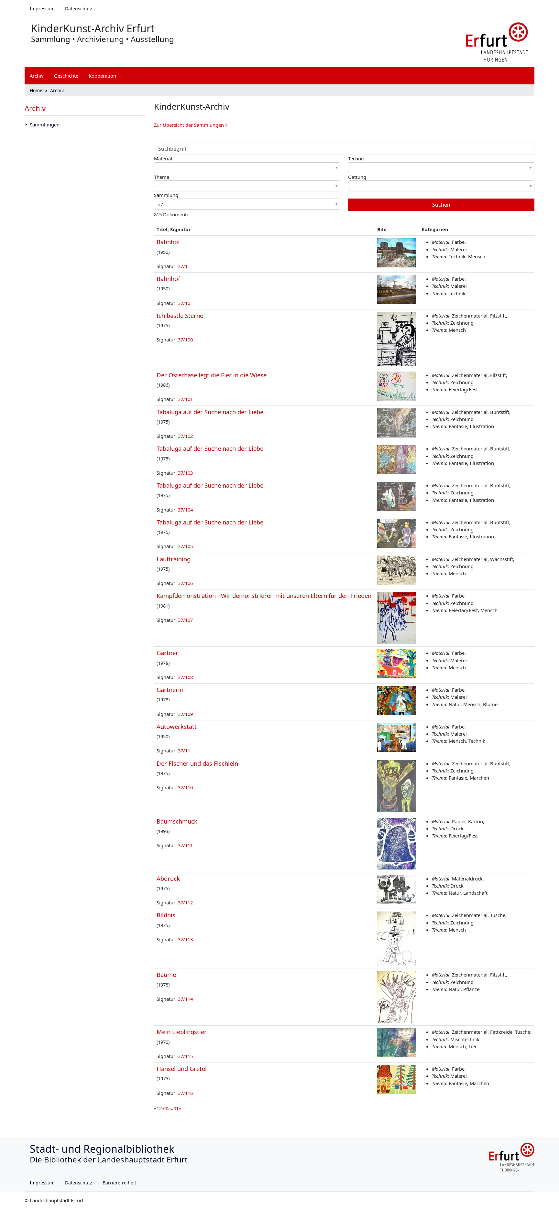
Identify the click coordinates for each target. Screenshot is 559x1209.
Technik (356, 158)
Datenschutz (78, 8)
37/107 (185, 620)
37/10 (184, 303)
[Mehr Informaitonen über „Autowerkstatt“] (396, 737)
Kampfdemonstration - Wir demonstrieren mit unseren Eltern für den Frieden (264, 595)
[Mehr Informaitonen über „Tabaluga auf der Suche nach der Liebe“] (396, 422)
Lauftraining (174, 559)
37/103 (185, 473)
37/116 (185, 1093)
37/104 (185, 509)
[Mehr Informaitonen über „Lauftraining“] (396, 569)
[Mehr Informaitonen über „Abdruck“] (396, 889)
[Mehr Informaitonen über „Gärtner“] (396, 663)
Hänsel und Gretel (182, 1068)
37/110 (185, 787)
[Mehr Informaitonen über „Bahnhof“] (396, 252)
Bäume (166, 974)
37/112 (185, 902)
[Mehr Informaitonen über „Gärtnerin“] (396, 700)
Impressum (42, 8)
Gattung (357, 177)
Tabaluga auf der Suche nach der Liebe (210, 412)
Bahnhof (168, 242)
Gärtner (167, 653)
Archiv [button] (37, 75)
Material (163, 158)
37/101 (185, 399)
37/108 (185, 677)
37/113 (185, 939)
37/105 (185, 546)
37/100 (185, 339)
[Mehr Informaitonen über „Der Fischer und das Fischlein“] (396, 785)
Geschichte (66, 75)
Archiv (35, 108)
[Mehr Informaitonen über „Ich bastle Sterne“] (396, 338)
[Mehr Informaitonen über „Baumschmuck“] (396, 843)
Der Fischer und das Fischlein (197, 763)
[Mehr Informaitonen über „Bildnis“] (396, 938)
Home (36, 90)
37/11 (184, 750)
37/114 (185, 999)
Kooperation (102, 75)
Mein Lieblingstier (182, 1032)
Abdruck (168, 878)
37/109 (185, 714)
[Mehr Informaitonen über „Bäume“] (396, 996)
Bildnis (166, 915)
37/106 (185, 583)
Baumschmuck (177, 821)
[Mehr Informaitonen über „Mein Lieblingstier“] (396, 1042)
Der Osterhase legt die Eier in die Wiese (212, 375)
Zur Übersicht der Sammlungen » (191, 125)
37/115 (185, 1056)
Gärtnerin (170, 689)
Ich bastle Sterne (180, 315)
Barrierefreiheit (119, 1183)
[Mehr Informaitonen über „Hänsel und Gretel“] (396, 1079)
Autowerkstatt (177, 726)
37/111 (185, 845)
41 (176, 1108)
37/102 (185, 436)
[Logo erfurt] (497, 41)
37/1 (183, 266)
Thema (161, 177)
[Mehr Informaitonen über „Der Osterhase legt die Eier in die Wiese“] (396, 385)
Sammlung (166, 195)
